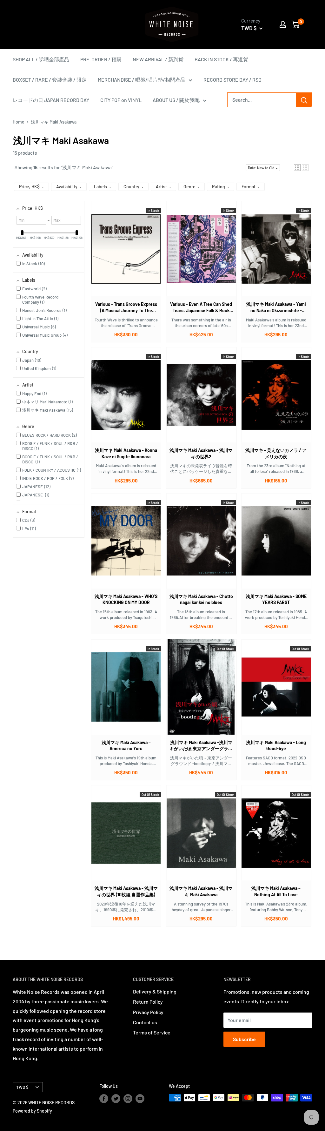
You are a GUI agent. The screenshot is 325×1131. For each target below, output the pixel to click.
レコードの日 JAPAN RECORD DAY (51, 100)
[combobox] (262, 100)
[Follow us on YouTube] (140, 1098)
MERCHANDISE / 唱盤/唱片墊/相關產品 (141, 80)
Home (18, 122)
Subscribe (244, 1039)
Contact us (145, 1022)
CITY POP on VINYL (121, 100)
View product (123, 255)
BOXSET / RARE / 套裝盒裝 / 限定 (50, 80)
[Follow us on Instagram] (127, 1098)
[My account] (283, 24)
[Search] (304, 100)
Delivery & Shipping (154, 991)
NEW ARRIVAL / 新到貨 (158, 59)
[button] (297, 167)
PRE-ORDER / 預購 (101, 59)
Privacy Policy (148, 1012)
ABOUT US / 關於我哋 (176, 100)
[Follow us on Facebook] (103, 1098)
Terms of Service (151, 1032)
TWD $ (22, 1087)
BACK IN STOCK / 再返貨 (221, 59)
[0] (296, 24)
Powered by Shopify (32, 1111)
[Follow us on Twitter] (115, 1098)
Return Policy (148, 1002)
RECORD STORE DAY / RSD (232, 80)
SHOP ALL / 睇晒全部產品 (41, 59)
